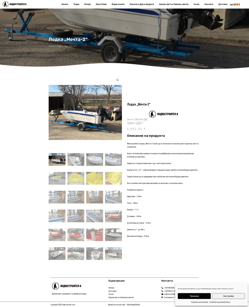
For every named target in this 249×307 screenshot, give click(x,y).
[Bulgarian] (231, 4)
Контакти (209, 4)
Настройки (228, 296)
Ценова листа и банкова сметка (173, 4)
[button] (117, 80)
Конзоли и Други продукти (142, 4)
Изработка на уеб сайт (116, 305)
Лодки (76, 4)
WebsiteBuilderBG (133, 305)
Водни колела (118, 4)
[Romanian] (238, 4)
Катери (87, 4)
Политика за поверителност (220, 302)
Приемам (194, 296)
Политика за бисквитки (199, 302)
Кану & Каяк (101, 4)
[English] (235, 4)
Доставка (222, 4)
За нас (196, 4)
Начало (64, 4)
